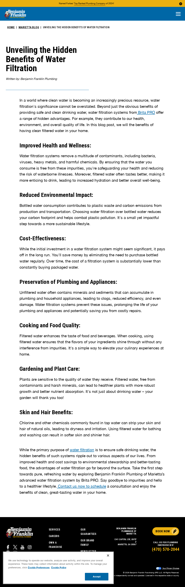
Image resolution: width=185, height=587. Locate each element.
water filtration (82, 450)
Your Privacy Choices (170, 568)
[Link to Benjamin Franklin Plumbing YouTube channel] (22, 547)
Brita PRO (146, 112)
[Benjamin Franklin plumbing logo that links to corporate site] (15, 14)
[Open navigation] (178, 14)
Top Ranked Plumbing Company (89, 3)
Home (11, 27)
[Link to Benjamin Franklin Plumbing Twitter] (15, 547)
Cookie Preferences (39, 567)
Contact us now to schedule (81, 486)
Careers (54, 536)
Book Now (163, 531)
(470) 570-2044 (165, 549)
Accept (97, 576)
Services (54, 529)
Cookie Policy (58, 567)
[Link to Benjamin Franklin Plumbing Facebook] (8, 547)
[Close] (108, 555)
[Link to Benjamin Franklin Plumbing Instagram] (29, 547)
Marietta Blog (29, 27)
